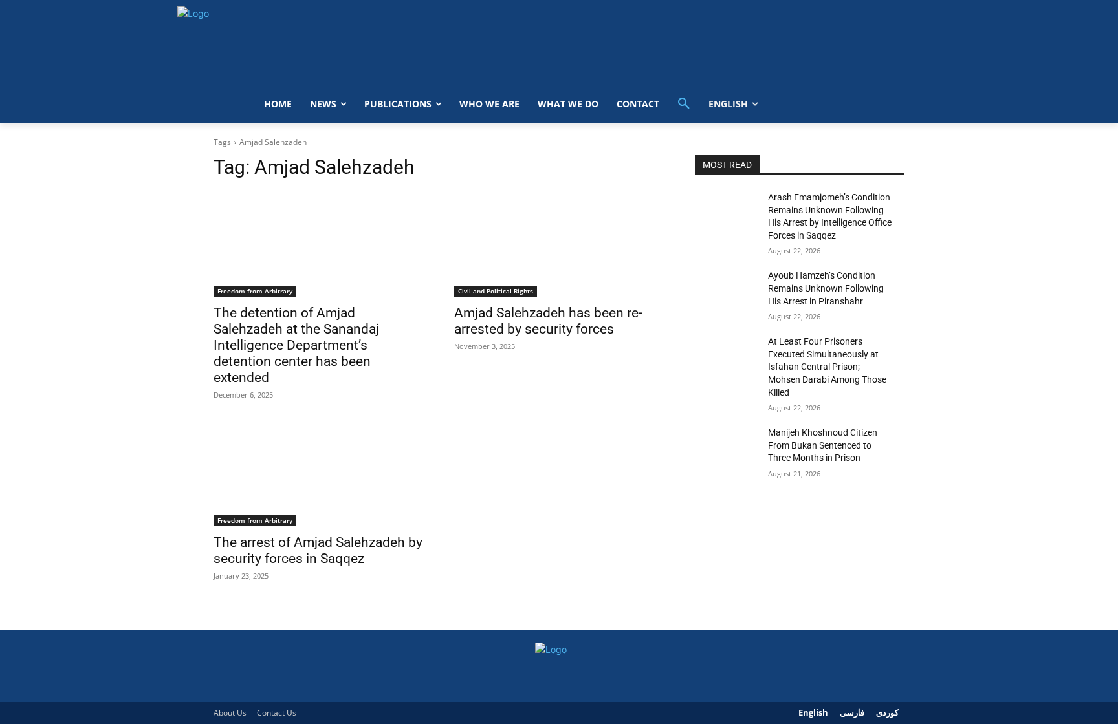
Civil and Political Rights (495, 290)
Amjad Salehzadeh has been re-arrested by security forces (548, 321)
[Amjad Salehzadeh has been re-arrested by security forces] (559, 244)
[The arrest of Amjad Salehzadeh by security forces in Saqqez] (318, 473)
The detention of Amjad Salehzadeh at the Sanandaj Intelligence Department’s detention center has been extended (296, 345)
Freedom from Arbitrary (254, 290)
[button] (683, 104)
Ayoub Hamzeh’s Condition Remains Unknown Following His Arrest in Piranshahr (826, 288)
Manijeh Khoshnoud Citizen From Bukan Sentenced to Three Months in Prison (822, 445)
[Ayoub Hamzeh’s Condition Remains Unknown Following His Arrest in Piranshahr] (726, 292)
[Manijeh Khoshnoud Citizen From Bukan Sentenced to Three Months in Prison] (726, 449)
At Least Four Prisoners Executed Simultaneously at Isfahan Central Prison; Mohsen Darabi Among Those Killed (827, 366)
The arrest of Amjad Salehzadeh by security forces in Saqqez (318, 550)
